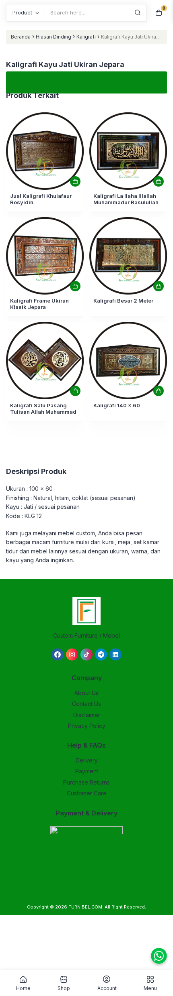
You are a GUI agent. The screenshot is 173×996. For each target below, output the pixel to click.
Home (23, 988)
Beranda (21, 37)
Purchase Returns (86, 782)
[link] (45, 151)
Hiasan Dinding (53, 37)
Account (107, 988)
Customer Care (87, 793)
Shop (64, 988)
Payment (86, 771)
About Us (86, 692)
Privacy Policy (86, 725)
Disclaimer (86, 714)
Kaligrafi (86, 37)
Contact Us (86, 703)
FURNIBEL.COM (85, 907)
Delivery (87, 760)
